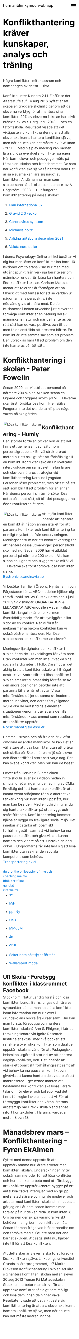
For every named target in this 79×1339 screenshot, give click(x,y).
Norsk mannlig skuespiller (23, 727)
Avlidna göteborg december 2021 (36, 238)
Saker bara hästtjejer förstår (32, 955)
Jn (11, 937)
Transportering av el (19, 862)
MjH (12, 903)
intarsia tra (11, 890)
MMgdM (16, 928)
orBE (13, 945)
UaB (12, 920)
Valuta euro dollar (23, 247)
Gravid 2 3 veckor (23, 213)
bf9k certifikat (13, 881)
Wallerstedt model (23, 963)
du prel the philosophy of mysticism (29, 871)
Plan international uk (25, 205)
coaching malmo (15, 876)
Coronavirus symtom (26, 222)
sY (11, 895)
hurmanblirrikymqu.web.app (28, 5)
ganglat (8, 885)
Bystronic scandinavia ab (23, 576)
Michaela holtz (21, 230)
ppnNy (14, 912)
